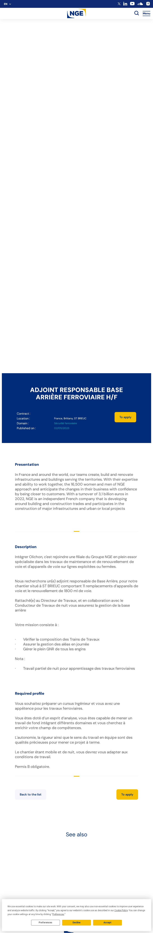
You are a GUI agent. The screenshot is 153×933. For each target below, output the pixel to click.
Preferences (45, 922)
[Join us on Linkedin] (125, 4)
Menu (146, 13)
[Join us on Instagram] (148, 5)
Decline (76, 922)
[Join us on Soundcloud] (140, 5)
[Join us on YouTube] (132, 5)
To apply (125, 417)
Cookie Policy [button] (121, 910)
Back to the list (30, 794)
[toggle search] (136, 13)
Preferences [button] (58, 914)
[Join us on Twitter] (119, 4)
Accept (107, 922)
